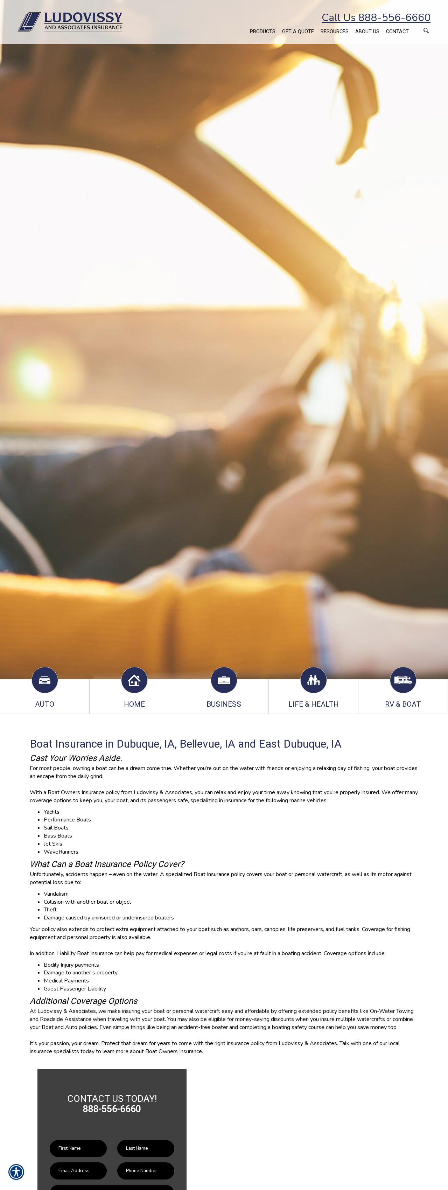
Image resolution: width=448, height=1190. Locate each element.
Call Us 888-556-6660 (376, 17)
